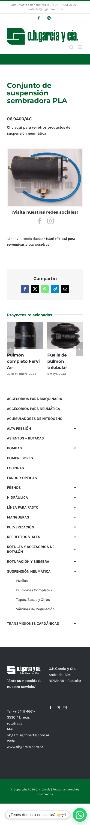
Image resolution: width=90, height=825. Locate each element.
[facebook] (39, 221)
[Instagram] (58, 703)
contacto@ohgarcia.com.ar (45, 9)
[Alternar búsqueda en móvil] (71, 47)
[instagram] (50, 221)
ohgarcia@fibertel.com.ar (28, 731)
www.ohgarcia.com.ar (25, 743)
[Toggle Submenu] (75, 425)
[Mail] (65, 703)
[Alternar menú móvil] (80, 47)
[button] (10, 347)
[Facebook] (50, 703)
